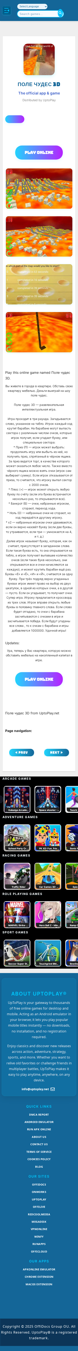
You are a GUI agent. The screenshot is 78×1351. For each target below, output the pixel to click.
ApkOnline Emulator (39, 1269)
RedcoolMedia (39, 1214)
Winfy (39, 1236)
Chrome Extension (39, 1277)
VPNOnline (39, 1229)
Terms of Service (39, 1152)
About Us (39, 1137)
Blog (39, 1167)
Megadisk (39, 1222)
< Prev (21, 752)
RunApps (39, 1244)
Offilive (39, 1207)
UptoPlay (39, 1199)
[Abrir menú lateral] (6, 10)
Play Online (39, 152)
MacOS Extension (39, 1284)
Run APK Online (39, 1129)
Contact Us (39, 1144)
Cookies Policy (39, 1159)
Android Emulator (39, 1122)
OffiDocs (39, 1184)
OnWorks (39, 1192)
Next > (56, 752)
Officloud (39, 1251)
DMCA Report (39, 1114)
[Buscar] (60, 13)
